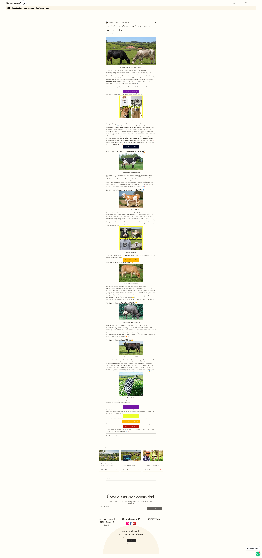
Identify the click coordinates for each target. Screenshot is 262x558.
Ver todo (161, 447)
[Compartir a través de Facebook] (106, 435)
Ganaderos (13, 3)
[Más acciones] (155, 22)
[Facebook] (131, 523)
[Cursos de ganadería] (153, 455)
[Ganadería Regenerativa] (109, 455)
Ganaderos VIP (131, 519)
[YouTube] (134, 523)
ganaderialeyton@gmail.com (108, 519)
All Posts (100, 13)
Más (151, 13)
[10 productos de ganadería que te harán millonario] (131, 455)
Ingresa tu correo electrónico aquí (131, 537)
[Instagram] (127, 523)
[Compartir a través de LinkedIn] (113, 435)
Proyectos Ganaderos (119, 13)
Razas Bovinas (108, 13)
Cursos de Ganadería (132, 13)
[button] (235, 4)
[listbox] (235, 4)
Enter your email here (104, 506)
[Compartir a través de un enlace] (116, 435)
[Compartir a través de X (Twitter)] (109, 435)
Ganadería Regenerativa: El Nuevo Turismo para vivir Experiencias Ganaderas (108, 464)
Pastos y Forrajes (143, 13)
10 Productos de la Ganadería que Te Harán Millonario (131, 464)
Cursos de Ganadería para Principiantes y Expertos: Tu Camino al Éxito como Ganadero (152, 464)
